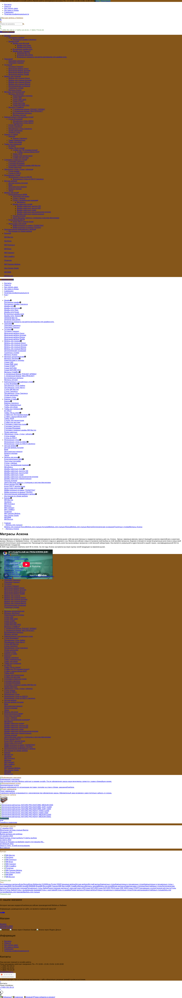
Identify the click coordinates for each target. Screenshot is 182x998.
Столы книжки (9, 690)
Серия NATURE (10, 623)
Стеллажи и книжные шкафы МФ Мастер (20, 685)
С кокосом (72, 888)
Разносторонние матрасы (58, 888)
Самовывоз (8, 12)
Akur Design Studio (11, 770)
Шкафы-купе (9, 561)
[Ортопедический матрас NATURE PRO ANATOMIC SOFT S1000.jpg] (26, 807)
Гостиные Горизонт (11, 586)
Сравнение (4, 818)
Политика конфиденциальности (16, 14)
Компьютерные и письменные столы (129, 884)
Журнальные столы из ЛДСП (15, 696)
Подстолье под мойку (12, 716)
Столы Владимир (11, 638)
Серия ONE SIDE (11, 619)
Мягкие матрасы (118, 886)
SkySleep (7, 756)
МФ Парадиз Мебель (12, 768)
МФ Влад (7, 760)
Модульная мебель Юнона (14, 592)
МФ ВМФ (7, 772)
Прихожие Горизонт (12, 582)
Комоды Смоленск (11, 658)
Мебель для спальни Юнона (60, 527)
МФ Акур (22, 886)
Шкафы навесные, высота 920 (16, 727)
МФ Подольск (9, 758)
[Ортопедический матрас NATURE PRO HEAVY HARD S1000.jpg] (24, 811)
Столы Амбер (10, 890)
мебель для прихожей (15, 892)
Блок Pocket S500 (54, 884)
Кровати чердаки (10, 708)
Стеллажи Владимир (12, 683)
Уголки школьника (11, 650)
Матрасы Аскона (135, 527)
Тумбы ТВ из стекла (12, 667)
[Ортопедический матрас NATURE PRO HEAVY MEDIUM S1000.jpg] (25, 815)
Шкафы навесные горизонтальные (17, 733)
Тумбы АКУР (9, 673)
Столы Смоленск (11, 646)
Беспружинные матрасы (13, 632)
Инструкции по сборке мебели (16, 751)
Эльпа (6, 710)
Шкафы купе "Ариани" (13, 570)
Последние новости (7, 826)
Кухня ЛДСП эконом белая (14, 741)
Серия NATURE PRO (12, 625)
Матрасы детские (11, 634)
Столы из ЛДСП (10, 692)
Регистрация (106, 1)
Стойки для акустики (12, 677)
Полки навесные (10, 687)
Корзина (3, 924)
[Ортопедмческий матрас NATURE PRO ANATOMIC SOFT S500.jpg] (25, 809)
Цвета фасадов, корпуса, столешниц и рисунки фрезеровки (27, 737)
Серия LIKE (8, 617)
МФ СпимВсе (9, 764)
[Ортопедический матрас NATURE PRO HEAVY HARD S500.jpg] (24, 813)
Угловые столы (10, 652)
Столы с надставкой (49, 890)
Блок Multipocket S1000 (38, 884)
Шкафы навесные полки (13, 723)
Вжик (6, 704)
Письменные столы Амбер (14, 640)
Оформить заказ (6, 926)
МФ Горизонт (9, 762)
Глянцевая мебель (68, 884)
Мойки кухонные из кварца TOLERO (18, 747)
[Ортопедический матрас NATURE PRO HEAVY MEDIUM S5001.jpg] (25, 817)
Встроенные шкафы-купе (14, 568)
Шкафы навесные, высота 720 (16, 725)
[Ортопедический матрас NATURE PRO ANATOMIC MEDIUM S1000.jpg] (4, 803)
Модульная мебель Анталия (15, 590)
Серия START (9, 621)
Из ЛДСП (7, 665)
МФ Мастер (8, 754)
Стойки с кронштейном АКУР (15, 671)
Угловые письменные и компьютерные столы (114, 890)
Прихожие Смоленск (12, 580)
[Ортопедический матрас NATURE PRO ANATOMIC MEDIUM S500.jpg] (26, 805)
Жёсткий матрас (94, 884)
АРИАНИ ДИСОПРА (12, 574)
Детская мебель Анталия (14, 702)
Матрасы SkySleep (11, 613)
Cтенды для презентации (14, 675)
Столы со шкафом (64, 890)
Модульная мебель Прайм (14, 594)
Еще (6, 295)
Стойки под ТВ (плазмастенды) (16, 669)
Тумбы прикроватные (12, 659)
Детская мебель (81, 884)
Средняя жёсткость (163, 888)
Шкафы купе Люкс (11, 564)
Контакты (7, 4)
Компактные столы (107, 884)
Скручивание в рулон (147, 888)
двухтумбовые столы (154, 890)
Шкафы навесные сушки (13, 729)
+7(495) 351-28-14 (7, 987)
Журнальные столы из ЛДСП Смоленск (19, 698)
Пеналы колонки (10, 735)
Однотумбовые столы (153, 886)
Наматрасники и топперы (14, 615)
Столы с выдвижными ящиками (16, 720)
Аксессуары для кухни (13, 743)
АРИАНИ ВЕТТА (10, 572)
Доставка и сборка (11, 10)
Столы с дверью (10, 718)
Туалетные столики (121, 527)
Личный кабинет (6, 928)
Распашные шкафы (12, 557)
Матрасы (81, 886)
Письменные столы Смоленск (16, 648)
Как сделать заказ (11, 8)
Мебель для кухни (105, 886)
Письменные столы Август (14, 642)
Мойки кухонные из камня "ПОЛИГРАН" (19, 745)
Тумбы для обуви (11, 661)
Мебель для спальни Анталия (37, 527)
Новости (7, 6)
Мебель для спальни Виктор (81, 527)
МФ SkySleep (14, 886)
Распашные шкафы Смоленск (16, 559)
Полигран (8, 766)
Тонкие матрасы (77, 890)
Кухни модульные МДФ (13, 714)
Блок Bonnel (24, 884)
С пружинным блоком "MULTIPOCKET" (19, 630)
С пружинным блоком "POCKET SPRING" (20, 628)
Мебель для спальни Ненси (15, 527)
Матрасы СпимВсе (11, 627)
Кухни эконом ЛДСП (12, 739)
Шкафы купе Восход (12, 563)
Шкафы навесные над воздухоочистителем (21, 731)
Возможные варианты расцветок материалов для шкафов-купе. (29, 576)
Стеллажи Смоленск (12, 681)
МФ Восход (8, 774)
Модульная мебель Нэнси (14, 588)
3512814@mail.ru (6, 972)
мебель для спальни (32, 892)
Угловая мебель (90, 890)
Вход (97, 1)
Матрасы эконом (91, 886)
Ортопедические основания (103, 527)
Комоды (7, 656)
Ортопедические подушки (17, 888)
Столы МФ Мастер (11, 644)
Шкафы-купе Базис (11, 566)
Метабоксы (8, 721)
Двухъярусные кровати (13, 706)
